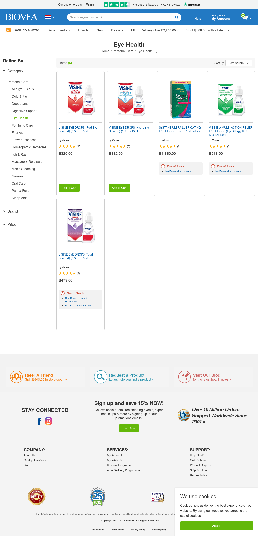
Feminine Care (22, 125)
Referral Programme (120, 465)
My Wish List (115, 460)
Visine (65, 140)
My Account (114, 455)
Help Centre (197, 455)
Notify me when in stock (178, 171)
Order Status (198, 460)
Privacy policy (138, 530)
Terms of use (117, 530)
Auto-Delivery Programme (123, 470)
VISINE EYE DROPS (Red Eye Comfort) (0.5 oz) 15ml (78, 129)
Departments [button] (57, 30)
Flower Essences (24, 139)
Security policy (159, 530)
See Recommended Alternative (76, 299)
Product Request (200, 465)
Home (105, 51)
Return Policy (198, 475)
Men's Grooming (23, 168)
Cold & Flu (19, 96)
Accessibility (98, 530)
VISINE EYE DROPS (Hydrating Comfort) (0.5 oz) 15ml (129, 129)
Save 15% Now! (26, 30)
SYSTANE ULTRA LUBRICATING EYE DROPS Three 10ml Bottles (180, 129)
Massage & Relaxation (28, 161)
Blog (26, 465)
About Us (29, 455)
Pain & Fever (21, 190)
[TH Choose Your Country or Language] (49, 17)
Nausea (17, 176)
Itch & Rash (20, 154)
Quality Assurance (35, 460)
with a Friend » (207, 30)
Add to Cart (69, 187)
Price (11, 224)
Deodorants (20, 103)
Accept (216, 525)
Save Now (129, 428)
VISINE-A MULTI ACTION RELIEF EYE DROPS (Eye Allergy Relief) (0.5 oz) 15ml (230, 131)
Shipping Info (198, 470)
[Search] (176, 17)
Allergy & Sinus (23, 89)
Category (15, 70)
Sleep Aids (19, 197)
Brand (12, 211)
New (100, 30)
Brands (83, 30)
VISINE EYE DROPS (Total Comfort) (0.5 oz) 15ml (76, 256)
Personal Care (123, 51)
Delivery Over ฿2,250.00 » (154, 30)
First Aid (18, 132)
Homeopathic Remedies (29, 147)
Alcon (165, 140)
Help (197, 18)
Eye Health (20, 118)
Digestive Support (24, 110)
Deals (115, 30)
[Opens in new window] (39, 421)
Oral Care (19, 183)
